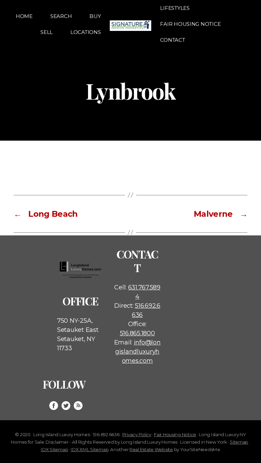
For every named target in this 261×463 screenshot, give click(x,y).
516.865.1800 (137, 333)
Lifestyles (174, 8)
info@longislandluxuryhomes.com (138, 351)
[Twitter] (66, 405)
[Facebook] (54, 405)
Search (61, 16)
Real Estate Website (151, 449)
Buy (95, 16)
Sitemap (239, 442)
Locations (85, 32)
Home (24, 16)
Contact (172, 40)
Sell (46, 32)
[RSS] (78, 405)
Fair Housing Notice (190, 24)
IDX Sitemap (54, 449)
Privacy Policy (136, 434)
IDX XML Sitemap (89, 449)
